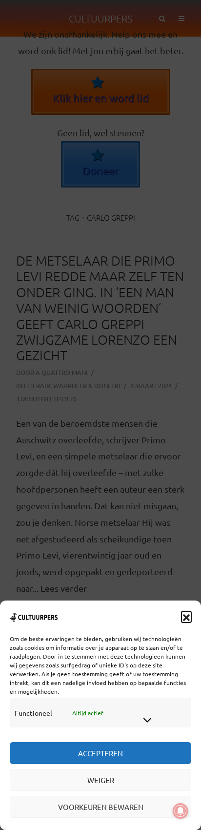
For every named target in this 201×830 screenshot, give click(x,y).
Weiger (100, 780)
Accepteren (100, 753)
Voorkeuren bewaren (100, 806)
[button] (186, 616)
